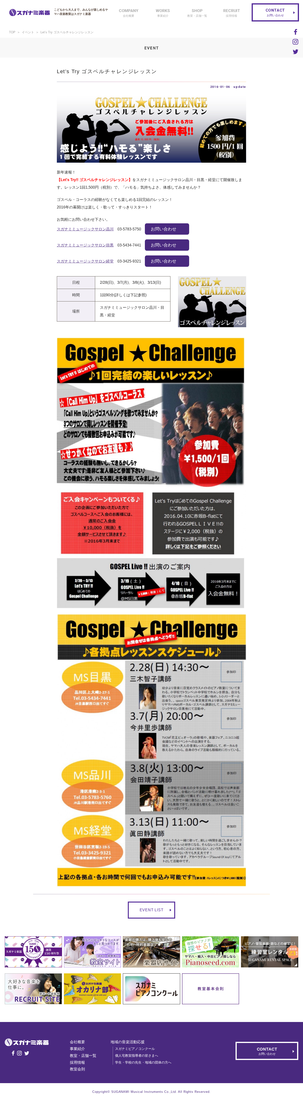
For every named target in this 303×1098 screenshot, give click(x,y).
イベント (28, 32)
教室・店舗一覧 (83, 1056)
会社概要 (77, 1042)
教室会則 (77, 1069)
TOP (12, 32)
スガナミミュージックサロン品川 (85, 229)
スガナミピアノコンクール (135, 1049)
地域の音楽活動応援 (128, 1042)
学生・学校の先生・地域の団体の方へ (143, 1062)
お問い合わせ (163, 229)
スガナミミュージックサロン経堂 (85, 261)
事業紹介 (77, 1049)
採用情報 (77, 1062)
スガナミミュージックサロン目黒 (85, 245)
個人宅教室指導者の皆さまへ (136, 1055)
